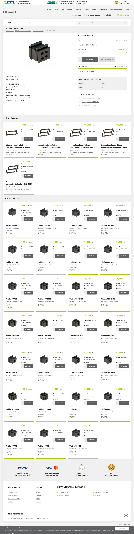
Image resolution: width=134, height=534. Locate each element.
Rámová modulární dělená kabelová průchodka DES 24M (18, 146)
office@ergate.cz (93, 15)
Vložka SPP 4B (43, 372)
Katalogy (69, 9)
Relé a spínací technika (101, 492)
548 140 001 (77, 15)
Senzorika (97, 495)
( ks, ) (124, 15)
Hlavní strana (10, 31)
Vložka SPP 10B (44, 225)
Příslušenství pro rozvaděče (23, 31)
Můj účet (109, 15)
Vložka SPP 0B (11, 225)
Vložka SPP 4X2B (50, 31)
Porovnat (23, 135)
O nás (49, 9)
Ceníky (62, 9)
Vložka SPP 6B (107, 409)
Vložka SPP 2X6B (44, 336)
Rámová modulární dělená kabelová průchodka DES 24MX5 (19, 183)
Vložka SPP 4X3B (76, 372)
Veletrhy (94, 9)
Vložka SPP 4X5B (12, 409)
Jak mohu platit (12, 492)
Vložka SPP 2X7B (76, 336)
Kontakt (127, 9)
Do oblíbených (107, 59)
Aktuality (86, 9)
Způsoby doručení (13, 495)
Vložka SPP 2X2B (44, 299)
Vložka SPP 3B (11, 372)
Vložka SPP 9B (75, 446)
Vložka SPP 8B (43, 446)
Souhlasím (122, 528)
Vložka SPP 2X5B (12, 336)
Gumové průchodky (38, 31)
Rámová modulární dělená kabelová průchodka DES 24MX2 (51, 146)
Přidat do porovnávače (87, 71)
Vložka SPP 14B (44, 262)
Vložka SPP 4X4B (108, 372)
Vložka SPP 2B (11, 299)
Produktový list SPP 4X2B (89, 105)
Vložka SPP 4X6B (44, 409)
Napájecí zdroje (63, 492)
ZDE (112, 530)
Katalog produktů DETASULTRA (90, 102)
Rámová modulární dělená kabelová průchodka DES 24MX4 (114, 146)
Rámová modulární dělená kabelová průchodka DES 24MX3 (82, 146)
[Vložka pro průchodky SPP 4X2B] (39, 52)
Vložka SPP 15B (75, 262)
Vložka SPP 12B (107, 225)
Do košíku (90, 59)
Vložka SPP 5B (75, 409)
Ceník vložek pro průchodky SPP (91, 99)
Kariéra (56, 9)
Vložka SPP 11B (75, 225)
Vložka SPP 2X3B (76, 299)
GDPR (38, 499)
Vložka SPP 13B (12, 262)
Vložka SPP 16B (107, 262)
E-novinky (78, 9)
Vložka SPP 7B (11, 446)
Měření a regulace (64, 495)
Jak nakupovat (103, 9)
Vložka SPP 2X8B (108, 336)
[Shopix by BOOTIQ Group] (127, 526)
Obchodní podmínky (116, 9)
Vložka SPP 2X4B (108, 299)
